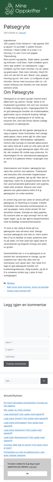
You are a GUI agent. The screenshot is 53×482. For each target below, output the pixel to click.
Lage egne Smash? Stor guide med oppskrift (26, 418)
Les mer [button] (32, 467)
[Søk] (44, 381)
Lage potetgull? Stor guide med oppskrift (24, 414)
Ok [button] (27, 474)
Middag (11, 283)
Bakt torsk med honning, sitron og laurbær (28, 287)
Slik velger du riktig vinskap (17, 410)
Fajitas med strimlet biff (19, 291)
